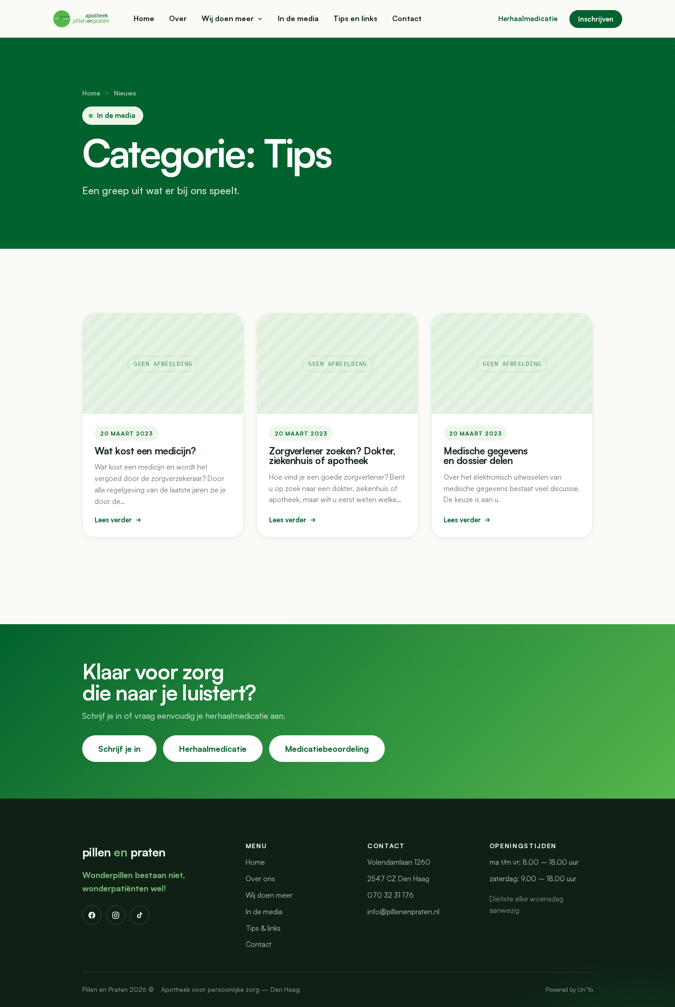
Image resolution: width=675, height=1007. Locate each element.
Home (144, 18)
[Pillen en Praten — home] (82, 19)
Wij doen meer (228, 18)
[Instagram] (115, 915)
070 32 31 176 (390, 895)
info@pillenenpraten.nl (403, 911)
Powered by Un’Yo (569, 989)
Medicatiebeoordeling (327, 749)
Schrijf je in (119, 749)
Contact (407, 18)
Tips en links (355, 18)
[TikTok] (139, 915)
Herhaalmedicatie (527, 18)
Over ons (260, 878)
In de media (298, 18)
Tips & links (263, 928)
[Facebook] (91, 915)
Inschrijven (595, 19)
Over (178, 18)
